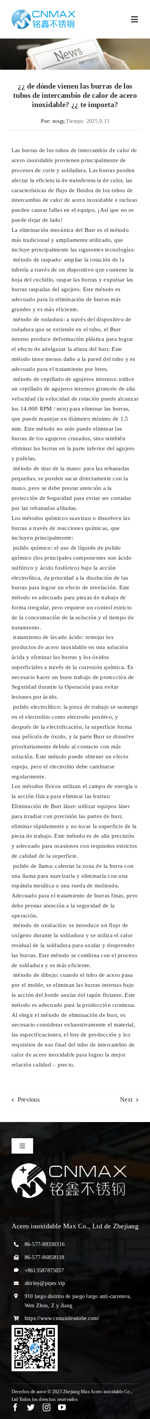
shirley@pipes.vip (45, 1283)
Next (126, 1099)
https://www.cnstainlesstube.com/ (62, 1318)
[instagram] (46, 1407)
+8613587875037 (44, 1270)
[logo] (43, 12)
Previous (29, 1099)
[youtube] (62, 1407)
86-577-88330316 (45, 1244)
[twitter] (31, 1407)
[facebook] (15, 1407)
